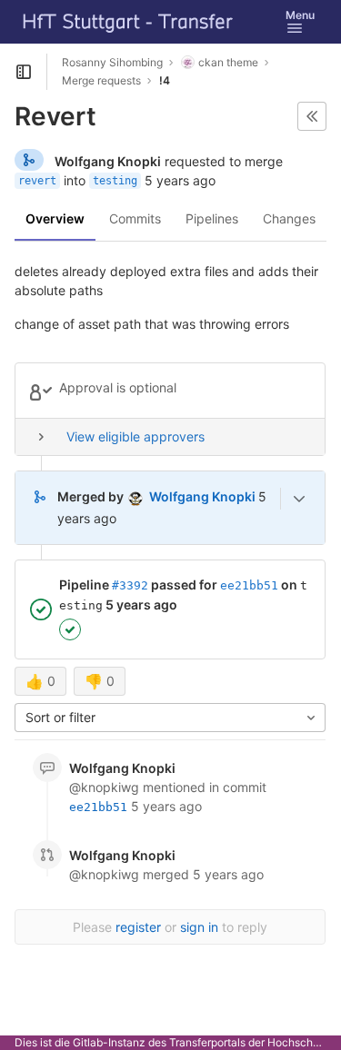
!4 (164, 80)
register (138, 927)
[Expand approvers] (41, 437)
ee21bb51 (249, 585)
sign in (199, 927)
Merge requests (101, 80)
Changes (289, 218)
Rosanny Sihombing (112, 62)
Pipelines (212, 218)
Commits (135, 218)
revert (37, 180)
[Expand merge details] (299, 499)
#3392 (130, 585)
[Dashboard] (128, 22)
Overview (55, 218)
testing (115, 180)
